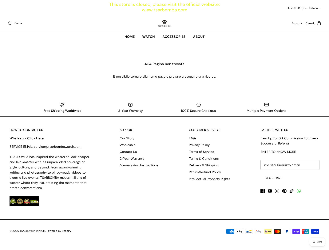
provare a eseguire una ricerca (192, 76)
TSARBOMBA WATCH (32, 231)
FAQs (192, 138)
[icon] (299, 191)
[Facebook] (262, 191)
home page (157, 76)
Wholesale (127, 145)
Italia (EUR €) (295, 8)
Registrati (274, 178)
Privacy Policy (199, 145)
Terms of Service (201, 152)
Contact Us (128, 152)
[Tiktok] (291, 191)
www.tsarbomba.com (164, 10)
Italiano (313, 8)
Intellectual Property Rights (209, 179)
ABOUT (199, 36)
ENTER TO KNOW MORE (278, 152)
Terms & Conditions (204, 158)
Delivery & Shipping (203, 165)
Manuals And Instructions (139, 165)
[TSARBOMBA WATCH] (164, 23)
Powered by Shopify (58, 231)
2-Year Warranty (132, 158)
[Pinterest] (284, 191)
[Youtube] (270, 191)
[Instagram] (277, 191)
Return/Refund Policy (205, 172)
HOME (130, 36)
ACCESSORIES (173, 36)
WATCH (148, 36)
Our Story (127, 138)
